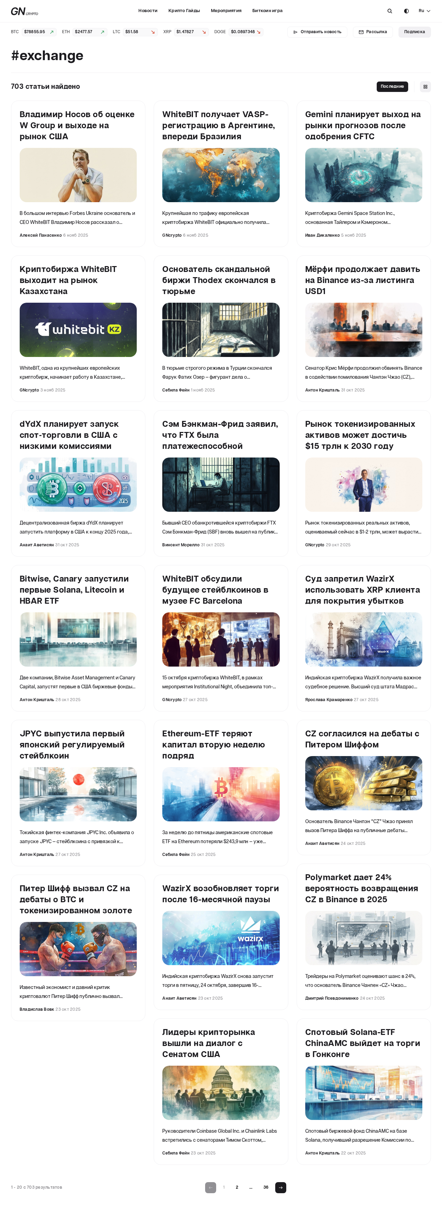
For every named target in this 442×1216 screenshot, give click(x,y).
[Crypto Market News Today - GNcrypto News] (24, 11)
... (250, 1187)
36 (265, 1187)
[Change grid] (425, 86)
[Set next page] (280, 1187)
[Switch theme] (406, 11)
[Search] (390, 11)
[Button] (390, 11)
